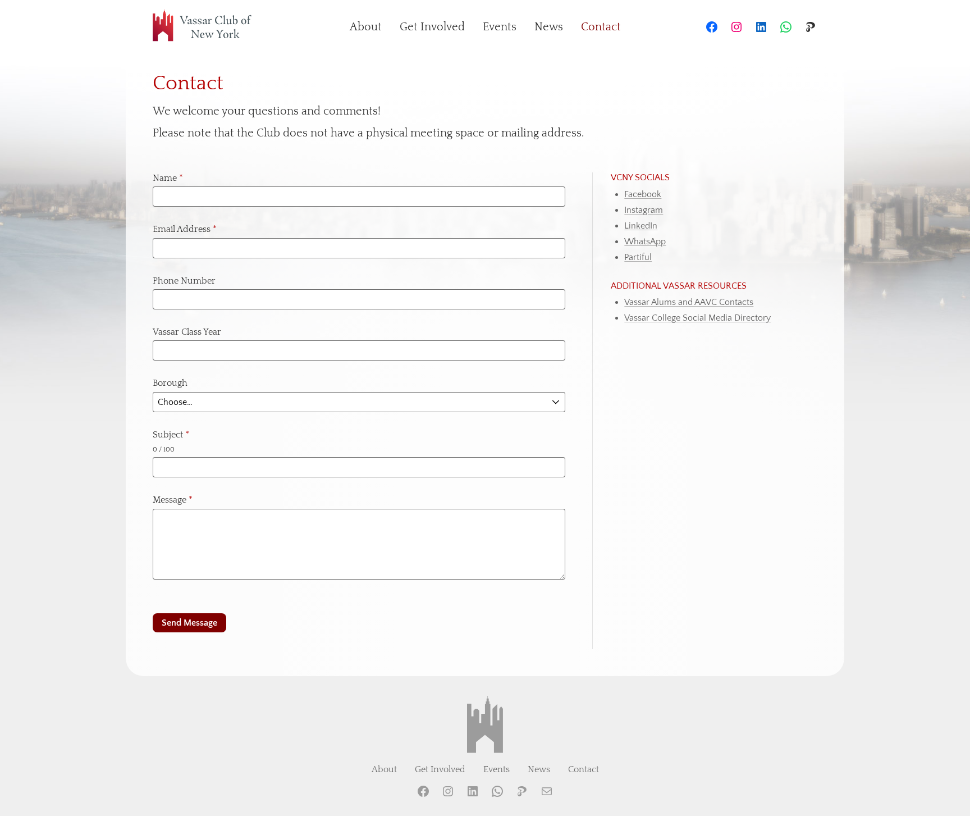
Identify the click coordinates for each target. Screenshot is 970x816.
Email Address (185, 229)
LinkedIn (640, 226)
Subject (171, 435)
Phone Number (184, 281)
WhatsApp (645, 241)
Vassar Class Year (187, 332)
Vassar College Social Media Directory (697, 318)
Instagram (643, 210)
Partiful (638, 257)
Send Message (189, 623)
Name (168, 178)
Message (173, 500)
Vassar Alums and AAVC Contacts (688, 302)
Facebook (642, 194)
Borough (170, 383)
